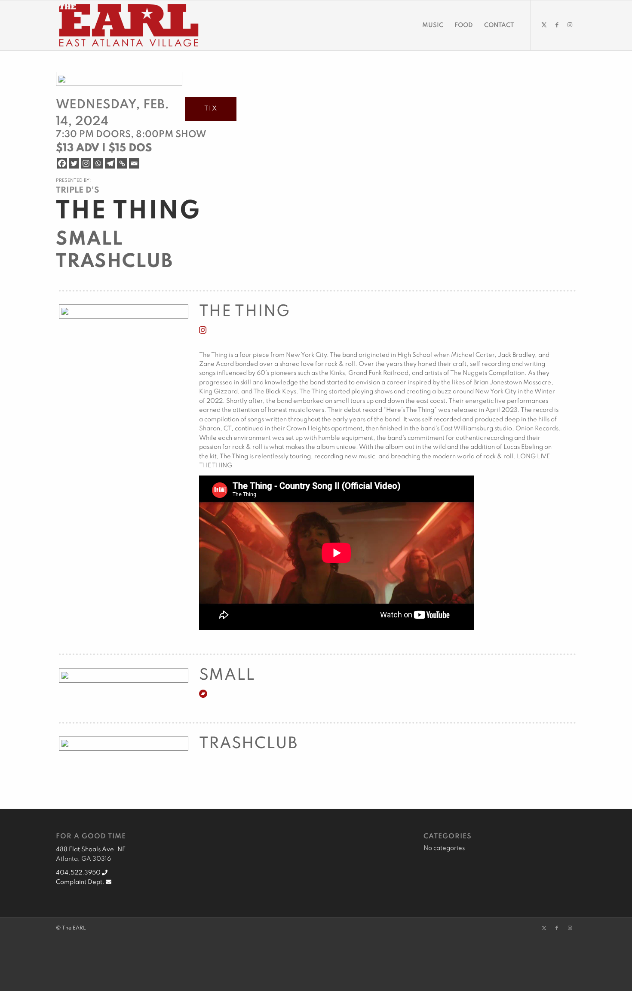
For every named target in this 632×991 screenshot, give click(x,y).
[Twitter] (74, 163)
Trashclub (114, 261)
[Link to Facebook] (556, 24)
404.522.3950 (79, 873)
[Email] (134, 163)
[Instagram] (86, 163)
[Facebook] (62, 163)
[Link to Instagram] (569, 24)
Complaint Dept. (81, 882)
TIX (211, 108)
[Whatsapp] (98, 163)
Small (89, 239)
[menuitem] (433, 25)
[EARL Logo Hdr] (129, 25)
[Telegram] (110, 163)
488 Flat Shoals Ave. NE (91, 850)
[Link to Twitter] (543, 24)
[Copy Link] (122, 163)
